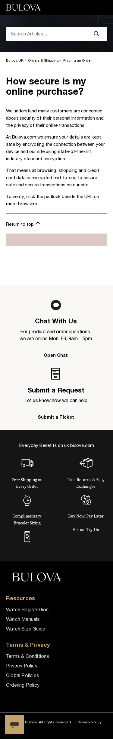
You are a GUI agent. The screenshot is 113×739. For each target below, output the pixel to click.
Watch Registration (27, 609)
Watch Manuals (23, 619)
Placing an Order (77, 60)
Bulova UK (15, 60)
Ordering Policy (22, 685)
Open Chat (56, 355)
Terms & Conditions (27, 656)
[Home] (24, 7)
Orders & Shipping (43, 60)
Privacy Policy (21, 665)
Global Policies (22, 675)
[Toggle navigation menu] (100, 7)
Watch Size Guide (25, 628)
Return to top (20, 224)
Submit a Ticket (56, 417)
